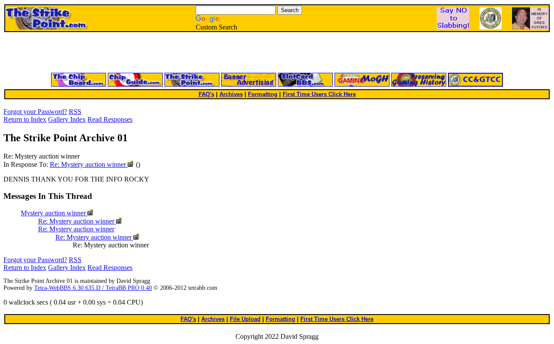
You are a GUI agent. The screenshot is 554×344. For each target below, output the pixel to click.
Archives (231, 94)
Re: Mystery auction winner (89, 164)
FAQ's (206, 94)
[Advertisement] (173, 53)
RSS (75, 111)
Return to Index (24, 119)
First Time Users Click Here (319, 94)
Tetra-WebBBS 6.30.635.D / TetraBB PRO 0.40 (93, 288)
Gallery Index (67, 119)
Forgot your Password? (35, 111)
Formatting (262, 94)
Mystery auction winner (54, 213)
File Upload (245, 319)
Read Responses (109, 119)
